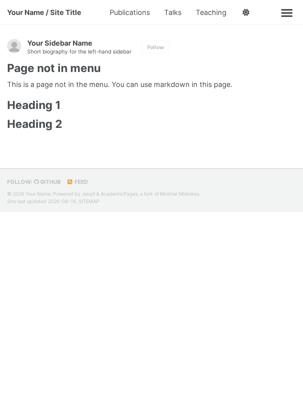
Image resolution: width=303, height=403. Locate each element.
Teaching (211, 12)
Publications (130, 12)
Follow (155, 47)
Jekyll (88, 194)
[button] (246, 13)
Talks (172, 12)
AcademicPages (119, 194)
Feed (80, 182)
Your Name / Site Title (44, 12)
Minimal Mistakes (179, 194)
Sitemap (89, 201)
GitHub (50, 182)
